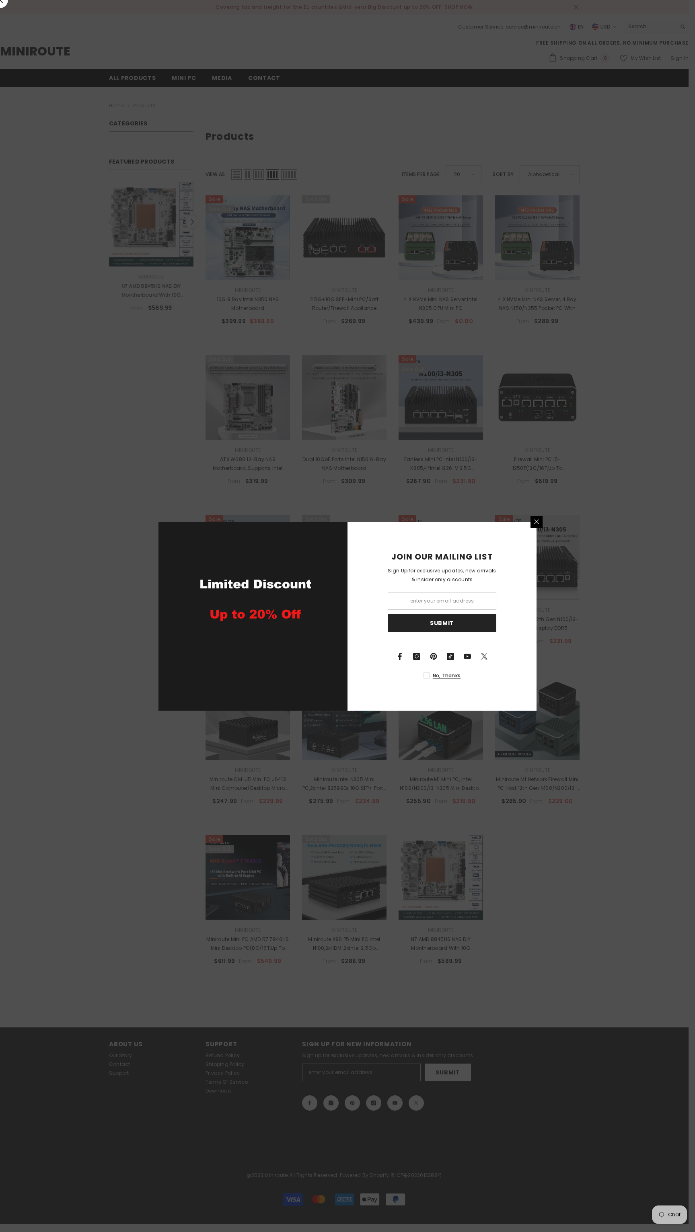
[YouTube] (467, 656)
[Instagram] (416, 656)
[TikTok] (450, 656)
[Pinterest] (433, 656)
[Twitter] (484, 656)
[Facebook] (399, 656)
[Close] (537, 522)
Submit (442, 623)
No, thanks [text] (447, 675)
